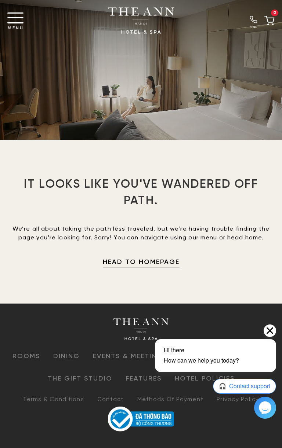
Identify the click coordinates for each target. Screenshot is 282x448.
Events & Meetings (130, 356)
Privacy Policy (238, 399)
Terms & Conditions (53, 399)
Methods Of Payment (170, 399)
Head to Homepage (141, 262)
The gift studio (80, 378)
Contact (110, 399)
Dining (66, 356)
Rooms (26, 356)
